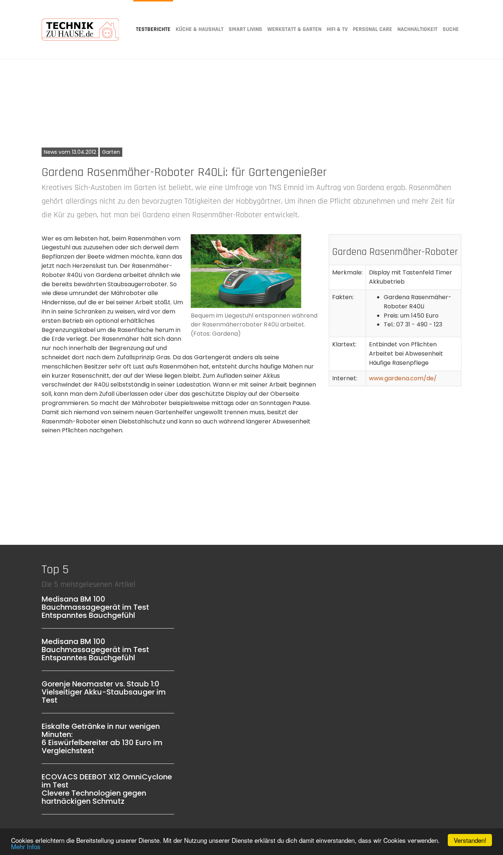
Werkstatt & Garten (294, 29)
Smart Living (245, 29)
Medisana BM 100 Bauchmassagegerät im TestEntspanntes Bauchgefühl (95, 607)
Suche (451, 29)
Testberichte (153, 29)
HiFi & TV (337, 29)
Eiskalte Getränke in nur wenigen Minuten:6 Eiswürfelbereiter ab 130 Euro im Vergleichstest (102, 738)
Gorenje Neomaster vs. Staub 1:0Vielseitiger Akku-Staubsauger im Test (104, 692)
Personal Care (372, 29)
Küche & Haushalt (200, 29)
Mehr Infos (26, 846)
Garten (111, 152)
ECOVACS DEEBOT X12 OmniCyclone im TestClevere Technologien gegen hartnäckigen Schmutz (107, 789)
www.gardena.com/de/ (403, 378)
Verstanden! (470, 840)
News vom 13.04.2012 (70, 152)
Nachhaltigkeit (417, 29)
